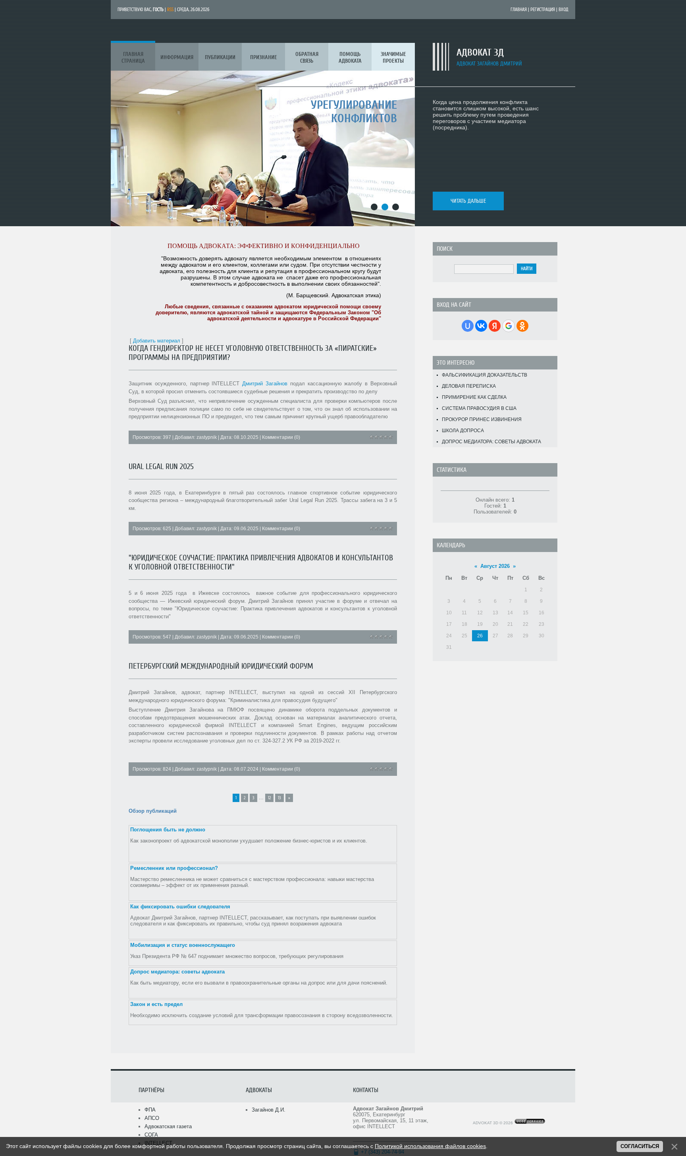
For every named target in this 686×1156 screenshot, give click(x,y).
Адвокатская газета (168, 1126)
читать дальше (468, 201)
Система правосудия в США (479, 408)
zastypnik (207, 437)
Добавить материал (156, 341)
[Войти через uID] (468, 326)
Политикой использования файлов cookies (430, 1146)
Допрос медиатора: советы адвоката (491, 441)
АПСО (152, 1118)
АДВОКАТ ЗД (480, 52)
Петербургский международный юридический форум (221, 666)
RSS (170, 9)
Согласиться (639, 1146)
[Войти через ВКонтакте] (481, 326)
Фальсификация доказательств (484, 375)
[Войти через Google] (508, 325)
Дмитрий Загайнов (264, 384)
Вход (563, 9)
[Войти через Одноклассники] (522, 326)
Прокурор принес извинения (482, 419)
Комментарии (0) (281, 437)
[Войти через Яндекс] (495, 326)
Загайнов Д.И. (268, 1110)
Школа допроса (463, 430)
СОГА (151, 1135)
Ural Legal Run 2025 (161, 466)
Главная (519, 9)
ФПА (150, 1110)
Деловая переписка (469, 386)
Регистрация (542, 9)
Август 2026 (495, 566)
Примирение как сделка (474, 397)
